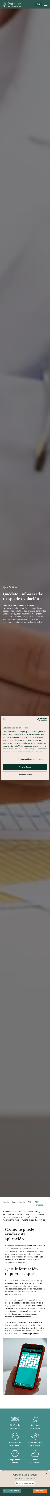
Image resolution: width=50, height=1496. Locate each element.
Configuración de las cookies (30, 759)
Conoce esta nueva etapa (25, 1483)
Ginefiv (6, 1202)
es (38, 4)
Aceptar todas (25, 767)
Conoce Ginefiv (18, 1202)
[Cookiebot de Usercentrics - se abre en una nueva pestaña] (36, 719)
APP (30, 1202)
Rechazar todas (25, 775)
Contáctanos (40, 1491)
